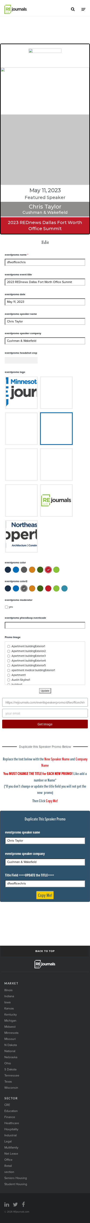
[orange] (32, 570)
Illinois (8, 990)
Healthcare (11, 1123)
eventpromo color (15, 562)
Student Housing (15, 1184)
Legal (8, 1141)
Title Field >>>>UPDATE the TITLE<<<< (29, 875)
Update (45, 690)
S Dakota (10, 1069)
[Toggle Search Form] (73, 9)
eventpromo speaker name (21, 314)
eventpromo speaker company (23, 333)
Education (11, 1111)
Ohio (7, 1063)
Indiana (9, 996)
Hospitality (11, 1129)
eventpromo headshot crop (21, 353)
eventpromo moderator (18, 600)
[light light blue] (64, 588)
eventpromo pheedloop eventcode (25, 618)
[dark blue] (8, 570)
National (9, 1051)
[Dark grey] (24, 570)
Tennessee (11, 1075)
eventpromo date (15, 294)
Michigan (10, 1020)
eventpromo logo (15, 372)
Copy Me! (45, 895)
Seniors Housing (15, 1178)
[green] (40, 570)
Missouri (10, 1039)
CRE (7, 1105)
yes (11, 607)
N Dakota (10, 1045)
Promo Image (13, 637)
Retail (8, 1166)
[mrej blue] (16, 570)
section (9, 1172)
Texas (8, 1081)
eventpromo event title (18, 274)
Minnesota (11, 1033)
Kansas (9, 1008)
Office (8, 1159)
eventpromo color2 (16, 581)
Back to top (45, 951)
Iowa (7, 1002)
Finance (9, 1117)
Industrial (10, 1135)
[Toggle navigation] (83, 9)
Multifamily (11, 1147)
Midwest (10, 1026)
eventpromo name (16, 254)
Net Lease (11, 1153)
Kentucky (10, 1014)
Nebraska (10, 1057)
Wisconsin (11, 1087)
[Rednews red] (48, 570)
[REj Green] (56, 570)
